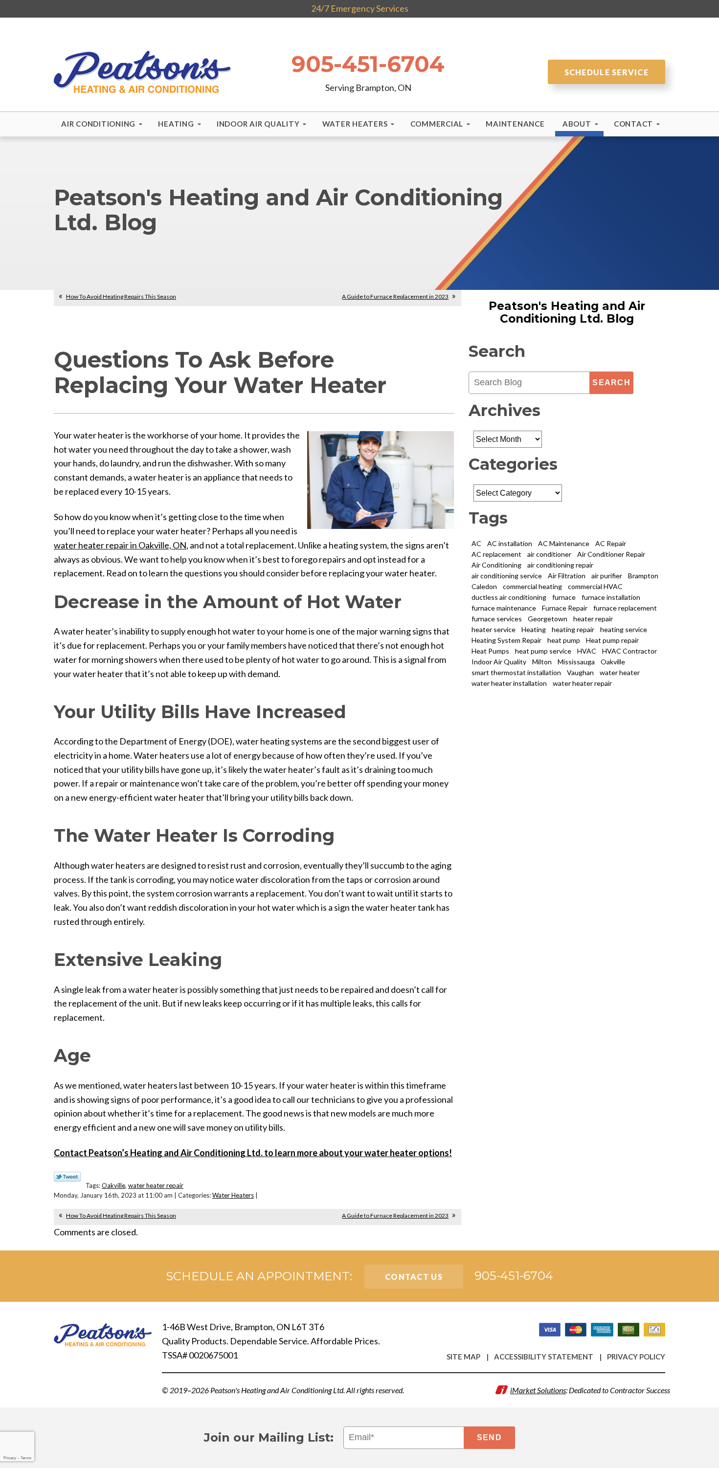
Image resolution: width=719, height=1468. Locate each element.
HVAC (586, 651)
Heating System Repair (506, 640)
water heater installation (509, 683)
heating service (623, 629)
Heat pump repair (612, 640)
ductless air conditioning (509, 597)
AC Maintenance (563, 543)
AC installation (509, 543)
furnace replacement (625, 608)
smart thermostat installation (516, 672)
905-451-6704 (368, 63)
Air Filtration (566, 575)
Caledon (484, 586)
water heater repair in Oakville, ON (120, 545)
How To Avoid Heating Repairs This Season (121, 296)
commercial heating (532, 586)
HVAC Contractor (629, 651)
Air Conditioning (496, 565)
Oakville (113, 1185)
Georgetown (547, 618)
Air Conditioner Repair (611, 554)
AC (476, 543)
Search (611, 382)
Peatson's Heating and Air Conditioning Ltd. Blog (567, 312)
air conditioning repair (560, 565)
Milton (542, 661)
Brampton (643, 575)
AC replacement (496, 554)
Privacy (9, 1458)
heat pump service (543, 651)
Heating (533, 629)
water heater (620, 672)
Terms (26, 1458)
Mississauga (576, 661)
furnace (564, 597)
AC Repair (610, 543)
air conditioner (549, 554)
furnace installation (611, 597)
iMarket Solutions (538, 1390)
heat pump (563, 640)
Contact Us (414, 1276)
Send (489, 1437)
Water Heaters (233, 1195)
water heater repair (155, 1185)
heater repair (593, 618)
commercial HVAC (595, 586)
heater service (494, 629)
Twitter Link (67, 1177)
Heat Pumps (490, 651)
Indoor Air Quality (499, 661)
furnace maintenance (504, 608)
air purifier (606, 575)
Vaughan (580, 672)
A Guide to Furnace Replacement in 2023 (395, 296)
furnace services (497, 618)
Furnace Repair (564, 608)
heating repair (573, 629)
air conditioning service (507, 575)
